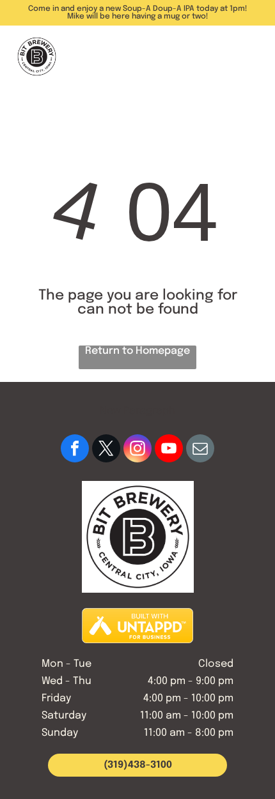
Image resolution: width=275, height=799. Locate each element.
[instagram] (137, 450)
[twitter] (106, 450)
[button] (249, 56)
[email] (200, 450)
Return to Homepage (137, 351)
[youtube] (169, 450)
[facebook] (75, 450)
